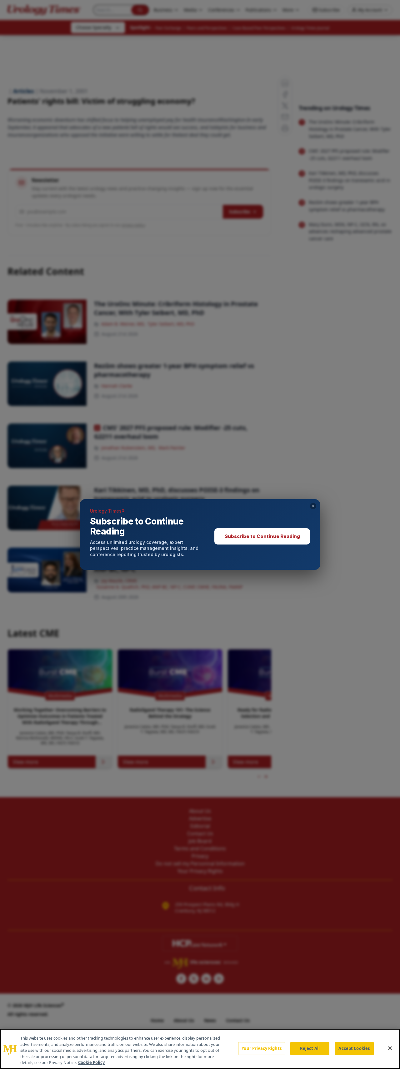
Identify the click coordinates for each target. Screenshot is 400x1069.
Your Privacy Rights (261, 1048)
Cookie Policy (91, 1062)
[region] (200, 1049)
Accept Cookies (354, 1048)
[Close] (390, 1048)
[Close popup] (313, 506)
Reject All (310, 1048)
